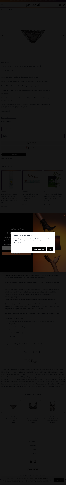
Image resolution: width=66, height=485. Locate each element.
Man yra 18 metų (39, 249)
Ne (50, 249)
